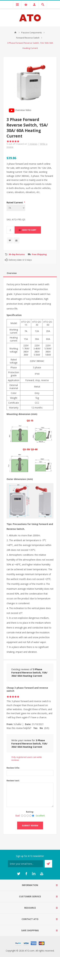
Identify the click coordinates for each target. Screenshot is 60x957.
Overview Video (23, 110)
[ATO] (15, 32)
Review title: (13, 767)
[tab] (30, 273)
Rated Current (15, 202)
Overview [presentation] (12, 273)
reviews (32, 143)
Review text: (13, 780)
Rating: (30, 811)
